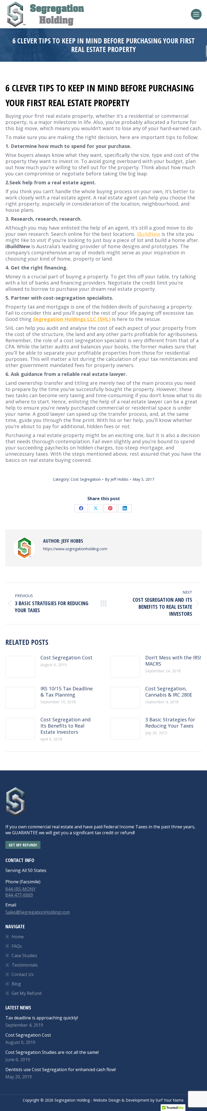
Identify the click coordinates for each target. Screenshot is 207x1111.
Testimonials (25, 965)
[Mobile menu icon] (196, 14)
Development (137, 1100)
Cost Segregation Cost (66, 658)
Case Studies (24, 955)
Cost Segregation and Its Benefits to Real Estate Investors (65, 726)
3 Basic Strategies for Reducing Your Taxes (170, 723)
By (117, 479)
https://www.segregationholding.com (75, 548)
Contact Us (23, 974)
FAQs (17, 946)
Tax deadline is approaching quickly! (41, 1018)
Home (18, 937)
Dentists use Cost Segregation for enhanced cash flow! (60, 1069)
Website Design (106, 1100)
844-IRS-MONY (20, 889)
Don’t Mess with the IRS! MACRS (173, 661)
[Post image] (20, 666)
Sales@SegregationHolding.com (37, 912)
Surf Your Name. (170, 1100)
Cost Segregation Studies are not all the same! (52, 1052)
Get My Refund (27, 993)
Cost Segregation (86, 479)
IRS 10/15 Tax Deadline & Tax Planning (66, 692)
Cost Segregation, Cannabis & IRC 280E (168, 692)
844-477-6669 (19, 895)
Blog (16, 984)
